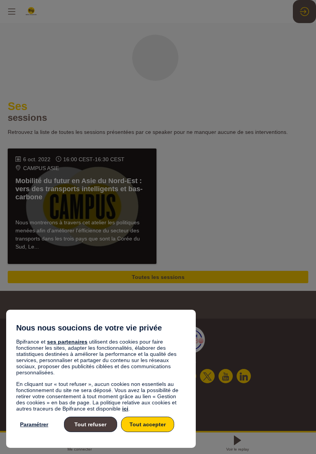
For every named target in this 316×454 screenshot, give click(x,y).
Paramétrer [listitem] (34, 424)
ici (125, 409)
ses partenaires (67, 342)
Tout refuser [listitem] (90, 424)
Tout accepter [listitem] (147, 424)
